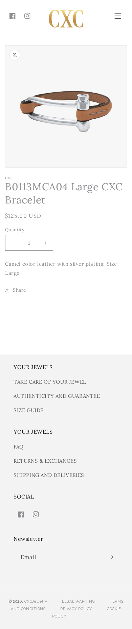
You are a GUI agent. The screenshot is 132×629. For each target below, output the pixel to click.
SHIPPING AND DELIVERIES (49, 475)
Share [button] (19, 290)
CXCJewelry (35, 601)
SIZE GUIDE (29, 410)
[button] (117, 15)
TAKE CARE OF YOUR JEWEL (50, 382)
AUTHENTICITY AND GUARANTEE (57, 396)
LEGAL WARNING (78, 601)
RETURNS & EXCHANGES (45, 461)
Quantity (14, 230)
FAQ (19, 446)
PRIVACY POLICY (76, 609)
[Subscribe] (110, 557)
